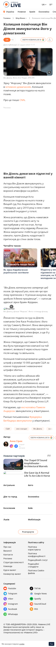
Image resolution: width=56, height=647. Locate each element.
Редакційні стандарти (33, 565)
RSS (36, 609)
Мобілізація (34, 519)
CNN (22, 100)
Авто (30, 485)
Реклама (7, 558)
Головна (6, 18)
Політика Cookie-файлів (36, 572)
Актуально (9, 485)
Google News (40, 593)
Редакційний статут (38, 560)
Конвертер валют (12, 574)
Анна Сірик (16, 441)
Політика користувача (34, 548)
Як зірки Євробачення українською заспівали (16, 271)
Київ (30, 508)
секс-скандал (21, 429)
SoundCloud (40, 603)
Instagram (13, 603)
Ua (43, 4)
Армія (32, 12)
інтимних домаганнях (18, 86)
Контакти (8, 554)
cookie (21, 644)
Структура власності (13, 562)
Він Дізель (37, 429)
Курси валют (9, 570)
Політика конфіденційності (36, 555)
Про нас (7, 546)
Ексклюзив (9, 508)
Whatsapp (13, 614)
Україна (10, 11)
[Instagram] (11, 446)
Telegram (12, 593)
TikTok (37, 588)
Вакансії (7, 550)
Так (51, 644)
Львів (6, 519)
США (8, 429)
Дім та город (10, 496)
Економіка (44, 12)
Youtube (12, 588)
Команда (7, 566)
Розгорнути (28, 531)
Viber (10, 598)
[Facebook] (16, 446)
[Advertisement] (28, 138)
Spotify (37, 598)
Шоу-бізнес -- (21, 18)
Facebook (12, 609)
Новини (22, 12)
